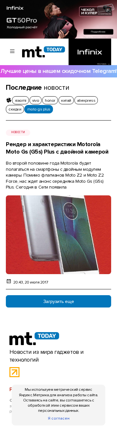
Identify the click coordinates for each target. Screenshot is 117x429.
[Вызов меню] (12, 52)
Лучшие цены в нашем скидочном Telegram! (58, 71)
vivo (35, 100)
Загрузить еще (58, 301)
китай (66, 100)
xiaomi (20, 100)
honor (50, 100)
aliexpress (86, 100)
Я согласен (59, 418)
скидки (14, 109)
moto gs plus (38, 109)
